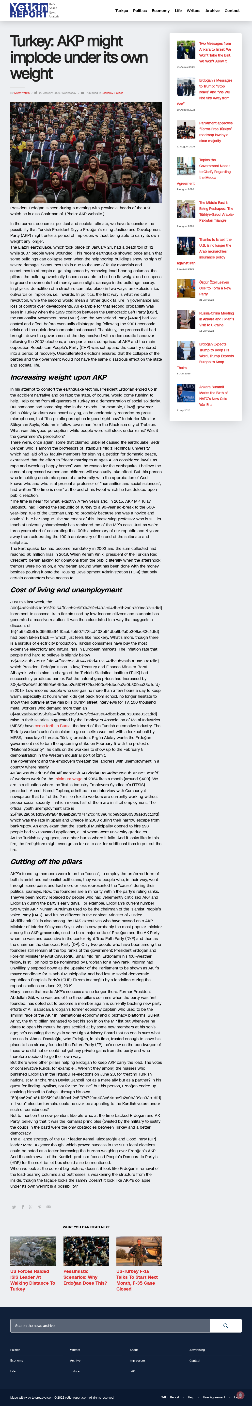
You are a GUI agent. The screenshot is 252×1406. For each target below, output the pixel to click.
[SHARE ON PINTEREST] (40, 1207)
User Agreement (214, 1397)
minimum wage (69, 779)
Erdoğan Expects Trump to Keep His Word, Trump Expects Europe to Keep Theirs (205, 356)
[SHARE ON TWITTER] (14, 1207)
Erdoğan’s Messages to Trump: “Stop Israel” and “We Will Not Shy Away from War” (204, 92)
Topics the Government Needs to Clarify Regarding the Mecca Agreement (204, 172)
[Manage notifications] (240, 1395)
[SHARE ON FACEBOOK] (22, 1207)
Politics (118, 93)
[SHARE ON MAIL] (48, 1207)
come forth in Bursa (53, 726)
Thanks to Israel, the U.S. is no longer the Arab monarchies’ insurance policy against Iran (204, 251)
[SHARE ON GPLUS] (31, 1207)
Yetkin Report (170, 1397)
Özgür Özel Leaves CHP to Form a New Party (215, 288)
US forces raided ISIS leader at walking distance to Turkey (32, 1280)
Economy (107, 93)
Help (191, 1397)
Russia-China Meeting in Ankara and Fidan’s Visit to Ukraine (216, 319)
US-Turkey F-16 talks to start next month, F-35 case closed (137, 1280)
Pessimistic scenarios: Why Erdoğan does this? (85, 1277)
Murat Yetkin (22, 93)
